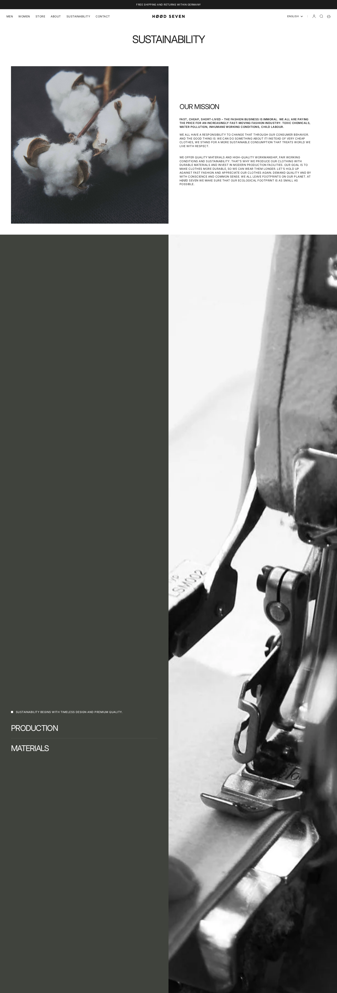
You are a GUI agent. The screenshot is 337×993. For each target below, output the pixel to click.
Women (24, 16)
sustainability (78, 16)
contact (103, 16)
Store (40, 16)
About (56, 16)
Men (9, 16)
